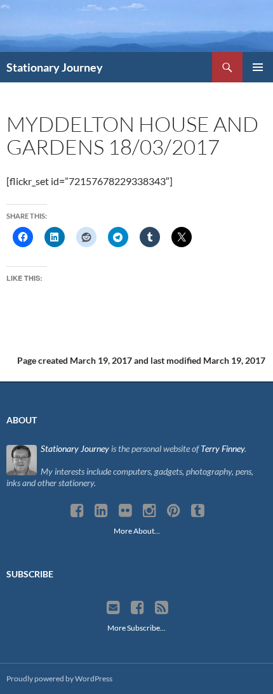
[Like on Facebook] (137, 608)
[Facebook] (77, 511)
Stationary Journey (54, 67)
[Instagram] (149, 511)
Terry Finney (222, 448)
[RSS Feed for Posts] (162, 608)
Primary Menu (258, 67)
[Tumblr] (198, 511)
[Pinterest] (174, 511)
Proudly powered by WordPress (59, 678)
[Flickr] (125, 511)
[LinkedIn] (101, 511)
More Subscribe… (136, 628)
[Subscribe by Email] (113, 608)
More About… (137, 531)
